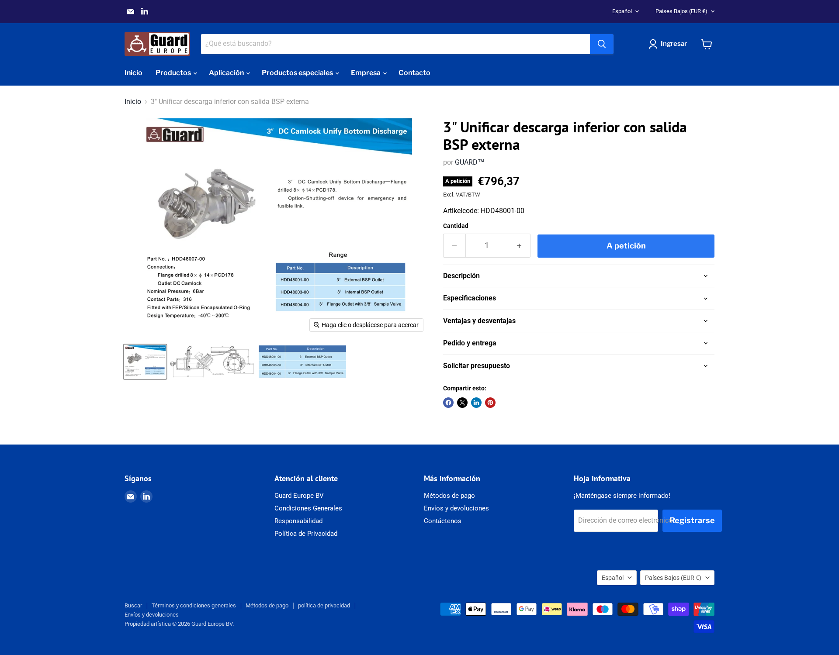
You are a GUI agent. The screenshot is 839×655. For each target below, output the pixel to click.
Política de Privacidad (305, 534)
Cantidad (455, 225)
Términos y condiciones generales (194, 605)
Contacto (414, 73)
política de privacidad (324, 605)
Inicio (133, 73)
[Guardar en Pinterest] (490, 402)
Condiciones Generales (308, 508)
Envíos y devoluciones (456, 508)
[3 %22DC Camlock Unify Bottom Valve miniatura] (145, 362)
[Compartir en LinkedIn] (476, 402)
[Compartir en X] (462, 402)
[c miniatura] (302, 362)
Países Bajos (681, 11)
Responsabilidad (298, 521)
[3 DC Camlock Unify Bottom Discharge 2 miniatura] (212, 362)
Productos (174, 73)
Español (622, 11)
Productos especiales (298, 73)
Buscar (133, 605)
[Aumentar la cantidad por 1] (519, 246)
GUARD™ (470, 162)
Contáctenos (442, 521)
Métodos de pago (449, 496)
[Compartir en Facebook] (448, 402)
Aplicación (227, 73)
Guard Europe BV (299, 496)
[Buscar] (602, 44)
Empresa (366, 73)
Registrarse (692, 520)
